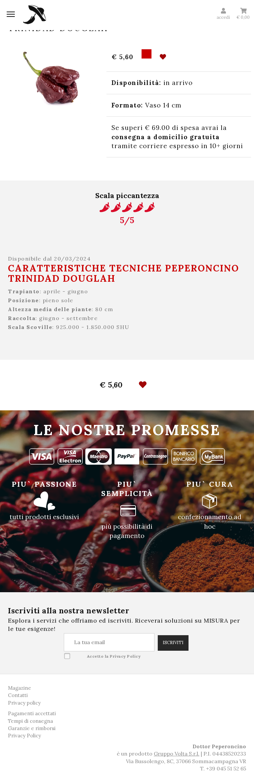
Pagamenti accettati (32, 713)
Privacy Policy (125, 656)
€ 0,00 (243, 17)
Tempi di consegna (30, 721)
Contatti (18, 695)
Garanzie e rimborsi (32, 728)
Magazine (19, 688)
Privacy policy (24, 703)
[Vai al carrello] (243, 11)
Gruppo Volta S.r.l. (176, 753)
